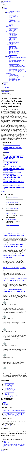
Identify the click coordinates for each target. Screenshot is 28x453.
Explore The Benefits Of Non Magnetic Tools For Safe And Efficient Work (14, 234)
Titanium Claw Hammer (10, 389)
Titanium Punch (12, 52)
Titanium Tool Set (13, 55)
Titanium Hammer (13, 48)
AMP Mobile (6, 442)
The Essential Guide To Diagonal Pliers (14, 268)
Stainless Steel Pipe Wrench (13, 182)
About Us (5, 84)
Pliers (10, 13)
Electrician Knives (13, 16)
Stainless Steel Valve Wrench (10, 163)
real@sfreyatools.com (8, 425)
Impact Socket (12, 29)
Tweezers (11, 24)
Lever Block (12, 78)
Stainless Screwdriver (14, 42)
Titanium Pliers (12, 46)
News (4, 86)
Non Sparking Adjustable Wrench (12, 396)
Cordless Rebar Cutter (14, 64)
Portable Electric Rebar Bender (16, 65)
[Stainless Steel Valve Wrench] (10, 161)
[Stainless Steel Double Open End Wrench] (13, 166)
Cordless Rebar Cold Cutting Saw (17, 60)
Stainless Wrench (13, 34)
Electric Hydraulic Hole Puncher (16, 69)
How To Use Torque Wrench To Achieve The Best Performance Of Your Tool (15, 279)
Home (4, 7)
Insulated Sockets (8, 385)
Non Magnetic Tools (15, 444)
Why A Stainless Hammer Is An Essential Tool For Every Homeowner (14, 290)
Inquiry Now (3, 437)
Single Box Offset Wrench (12, 226)
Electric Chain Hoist (13, 75)
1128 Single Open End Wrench (13, 204)
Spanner (11, 19)
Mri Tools (23, 444)
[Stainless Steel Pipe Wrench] (10, 179)
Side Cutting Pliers (9, 388)
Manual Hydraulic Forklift (15, 79)
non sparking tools (10, 10)
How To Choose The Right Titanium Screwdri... (14, 410)
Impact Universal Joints (12, 210)
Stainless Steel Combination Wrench (13, 188)
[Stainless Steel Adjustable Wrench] (11, 145)
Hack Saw (11, 17)
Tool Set (11, 25)
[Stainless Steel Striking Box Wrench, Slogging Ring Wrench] (14, 174)
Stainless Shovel (13, 37)
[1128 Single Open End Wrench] (12, 202)
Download (5, 82)
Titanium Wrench (13, 47)
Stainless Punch (12, 39)
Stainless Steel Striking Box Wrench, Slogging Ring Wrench (13, 177)
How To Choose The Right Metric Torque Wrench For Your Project (13, 245)
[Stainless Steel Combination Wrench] (12, 185)
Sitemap (5, 441)
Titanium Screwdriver (14, 51)
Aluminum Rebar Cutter (14, 61)
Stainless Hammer (13, 35)
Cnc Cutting (7, 393)
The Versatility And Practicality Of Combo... (13, 413)
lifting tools (8, 73)
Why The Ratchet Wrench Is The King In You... (14, 414)
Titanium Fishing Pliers (10, 390)
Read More (6, 152)
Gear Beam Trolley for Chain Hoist (17, 77)
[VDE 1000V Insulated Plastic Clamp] (12, 197)
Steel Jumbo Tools (13, 28)
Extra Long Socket (7, 445)
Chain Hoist (12, 74)
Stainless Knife (12, 38)
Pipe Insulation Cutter (9, 392)
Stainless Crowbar (13, 40)
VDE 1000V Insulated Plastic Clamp (14, 199)
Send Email (3, 450)
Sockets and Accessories (14, 21)
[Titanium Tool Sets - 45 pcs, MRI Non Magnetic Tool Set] (11, 213)
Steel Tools (8, 26)
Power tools (9, 56)
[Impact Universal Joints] (12, 208)
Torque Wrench (12, 30)
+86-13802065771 (7, 1)
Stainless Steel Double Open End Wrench (13, 169)
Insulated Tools (9, 12)
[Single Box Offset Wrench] (12, 225)
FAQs (4, 83)
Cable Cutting (12, 15)
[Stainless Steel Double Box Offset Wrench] (13, 155)
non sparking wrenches (14, 11)
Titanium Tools (9, 44)
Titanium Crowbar (13, 49)
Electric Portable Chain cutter (15, 70)
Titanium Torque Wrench (15, 53)
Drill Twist (7, 394)
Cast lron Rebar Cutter (14, 62)
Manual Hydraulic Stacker (15, 80)
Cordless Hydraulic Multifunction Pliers (18, 71)
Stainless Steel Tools (11, 31)
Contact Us (6, 87)
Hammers (11, 22)
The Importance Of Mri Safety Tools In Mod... (14, 412)
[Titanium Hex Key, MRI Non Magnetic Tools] (11, 219)
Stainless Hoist (12, 43)
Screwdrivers (12, 20)
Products (5, 8)
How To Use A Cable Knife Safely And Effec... (14, 415)
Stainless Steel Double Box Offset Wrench (13, 157)
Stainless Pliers (12, 33)
